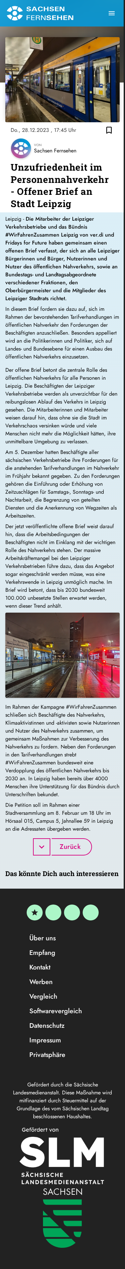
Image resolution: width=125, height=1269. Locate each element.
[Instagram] (72, 912)
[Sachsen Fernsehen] (40, 13)
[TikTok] (91, 912)
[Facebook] (53, 912)
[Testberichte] (35, 912)
